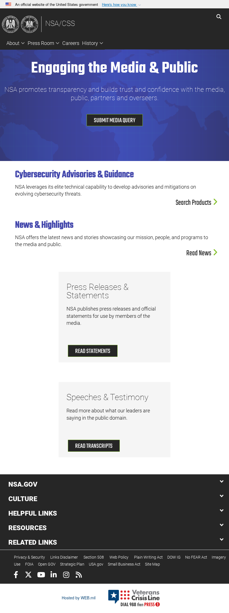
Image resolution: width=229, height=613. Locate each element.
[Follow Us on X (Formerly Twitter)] (28, 575)
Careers (70, 43)
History (90, 43)
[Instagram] (66, 575)
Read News (199, 253)
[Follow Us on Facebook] (16, 575)
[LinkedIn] (53, 575)
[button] (122, 5)
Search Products (194, 203)
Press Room (41, 43)
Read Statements (92, 351)
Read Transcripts (94, 446)
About (13, 43)
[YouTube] (41, 575)
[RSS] (79, 575)
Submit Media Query (114, 120)
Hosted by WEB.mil (79, 597)
